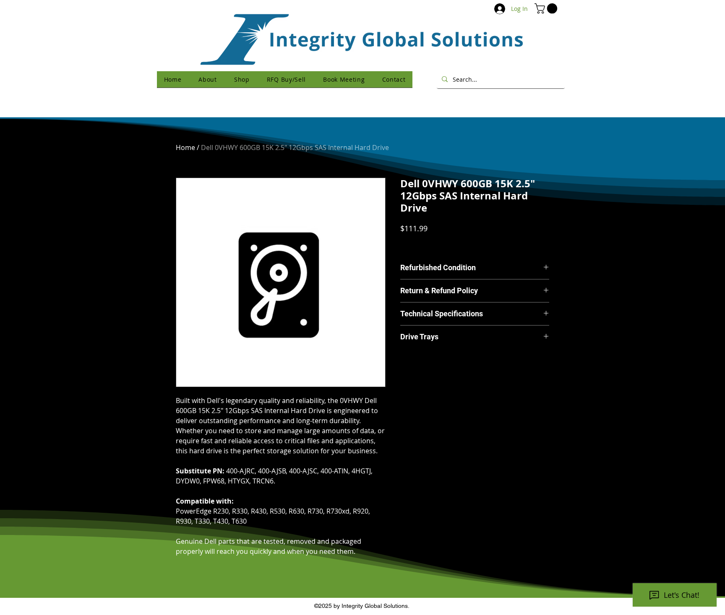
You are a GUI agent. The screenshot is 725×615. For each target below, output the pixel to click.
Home (185, 147)
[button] (547, 8)
